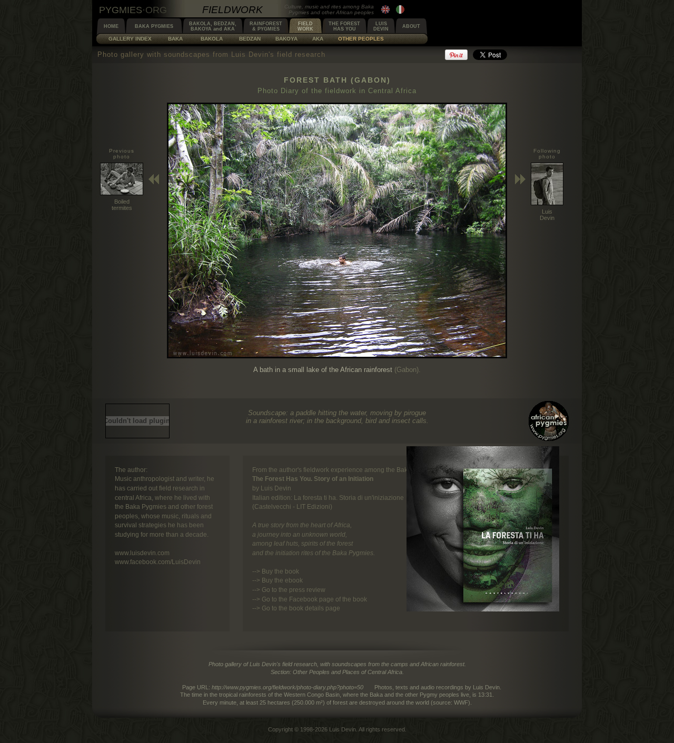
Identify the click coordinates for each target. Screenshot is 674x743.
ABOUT (411, 26)
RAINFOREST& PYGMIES (266, 26)
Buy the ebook (282, 580)
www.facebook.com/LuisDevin (158, 561)
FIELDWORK (305, 26)
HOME (111, 26)
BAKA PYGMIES (154, 26)
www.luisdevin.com (142, 552)
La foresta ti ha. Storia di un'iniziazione (349, 497)
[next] (337, 356)
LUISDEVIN (381, 26)
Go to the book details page (301, 608)
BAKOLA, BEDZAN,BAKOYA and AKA (212, 26)
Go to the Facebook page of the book (314, 599)
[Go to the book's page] (483, 609)
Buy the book (280, 571)
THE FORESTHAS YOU (344, 26)
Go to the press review (293, 589)
